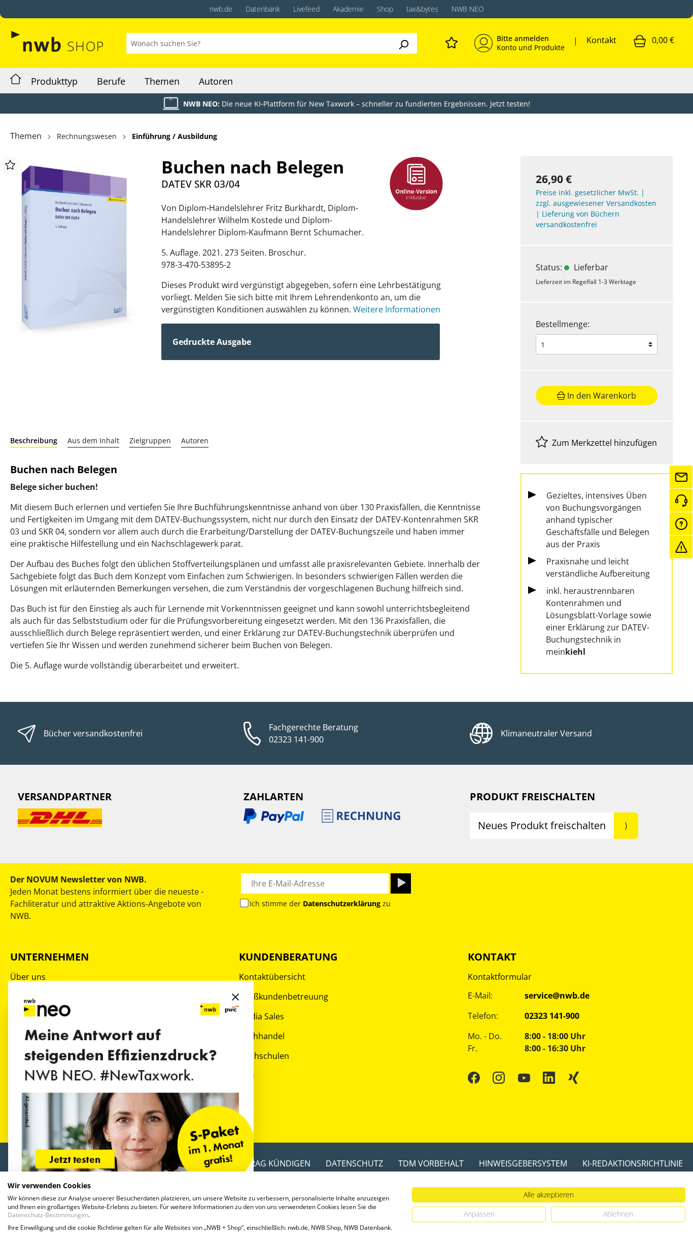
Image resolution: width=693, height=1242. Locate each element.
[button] (33, 440)
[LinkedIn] (549, 1077)
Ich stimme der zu (320, 903)
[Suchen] (403, 43)
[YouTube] (524, 1077)
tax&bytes (422, 9)
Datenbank (263, 9)
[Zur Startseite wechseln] (58, 41)
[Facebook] (474, 1077)
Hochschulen (264, 1055)
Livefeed (306, 9)
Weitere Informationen (396, 309)
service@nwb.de (557, 995)
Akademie (348, 9)
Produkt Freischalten (532, 796)
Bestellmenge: (563, 324)
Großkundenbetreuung (283, 996)
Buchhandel (262, 1036)
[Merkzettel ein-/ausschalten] (10, 166)
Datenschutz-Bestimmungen (48, 1215)
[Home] (15, 80)
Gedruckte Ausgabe (211, 341)
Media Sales (261, 1016)
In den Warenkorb (600, 395)
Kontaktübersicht (272, 976)
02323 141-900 (296, 739)
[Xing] (573, 1077)
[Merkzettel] (451, 41)
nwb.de (221, 9)
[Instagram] (499, 1077)
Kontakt (601, 40)
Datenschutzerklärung (341, 903)
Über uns (28, 976)
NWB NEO (468, 9)
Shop (385, 9)
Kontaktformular (500, 976)
